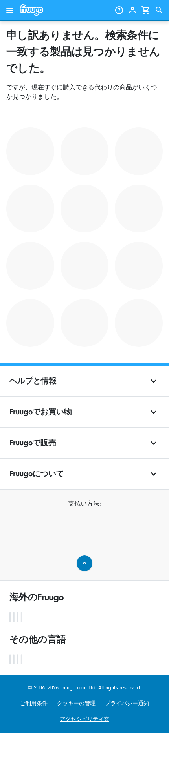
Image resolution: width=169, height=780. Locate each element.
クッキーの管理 (76, 703)
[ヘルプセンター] (119, 10)
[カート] (145, 10)
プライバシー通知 (127, 703)
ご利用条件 (34, 703)
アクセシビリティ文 (84, 719)
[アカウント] (132, 10)
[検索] (159, 10)
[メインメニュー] (10, 10)
